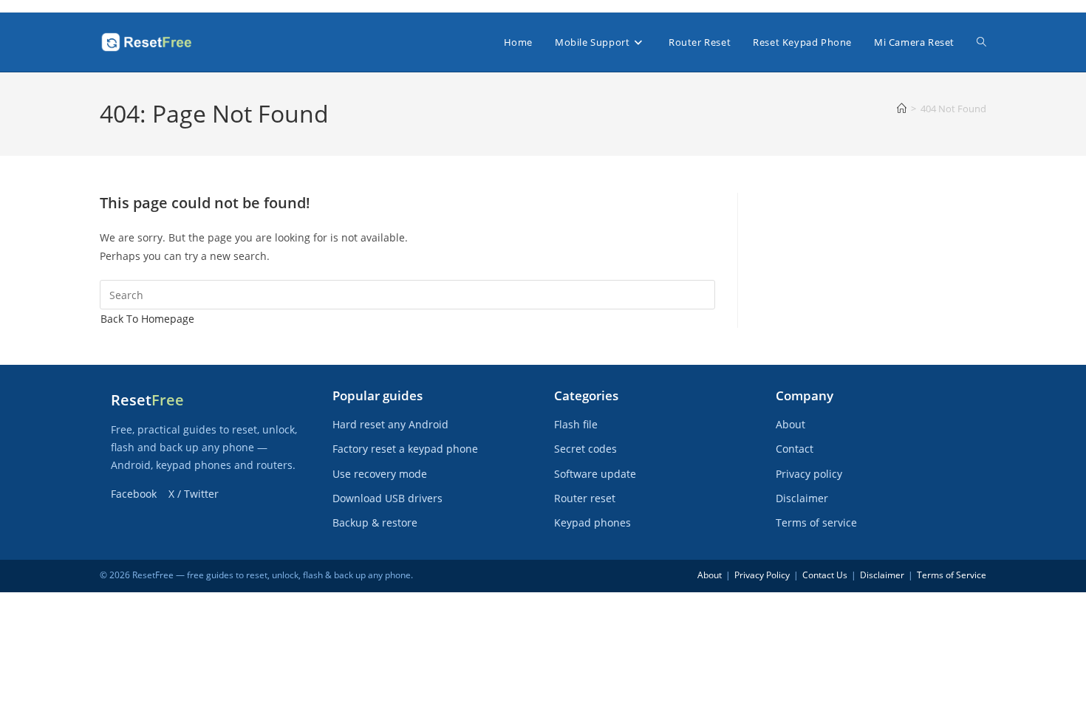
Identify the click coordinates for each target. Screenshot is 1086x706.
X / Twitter (193, 494)
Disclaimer (802, 498)
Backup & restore (374, 522)
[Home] (901, 108)
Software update (595, 474)
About (790, 424)
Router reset (584, 498)
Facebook (134, 494)
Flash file (576, 424)
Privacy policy (809, 474)
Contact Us (824, 575)
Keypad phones (592, 522)
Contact (794, 449)
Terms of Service (951, 575)
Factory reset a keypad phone (405, 449)
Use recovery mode (379, 474)
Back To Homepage (147, 319)
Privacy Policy (762, 575)
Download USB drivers (387, 498)
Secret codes (585, 449)
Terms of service (816, 522)
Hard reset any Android (390, 424)
